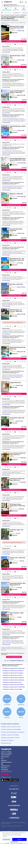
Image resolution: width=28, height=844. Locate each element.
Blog (2, 764)
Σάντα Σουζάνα (21, 162)
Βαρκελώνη (20, 30)
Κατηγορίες (4, 760)
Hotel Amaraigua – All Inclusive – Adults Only (16, 310)
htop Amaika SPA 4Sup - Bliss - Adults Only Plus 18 (18, 584)
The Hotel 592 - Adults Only (17, 418)
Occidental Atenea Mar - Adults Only (16, 229)
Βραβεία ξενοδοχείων (6, 762)
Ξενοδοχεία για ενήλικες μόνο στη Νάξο (12, 689)
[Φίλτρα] (2, 12)
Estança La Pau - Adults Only (17, 557)
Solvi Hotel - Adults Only (16, 284)
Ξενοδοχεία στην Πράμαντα (7, 740)
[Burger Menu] (2, 2)
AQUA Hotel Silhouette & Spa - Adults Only (18, 348)
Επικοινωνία (4, 767)
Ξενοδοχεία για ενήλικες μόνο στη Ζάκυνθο (13, 677)
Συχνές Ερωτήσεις (5, 766)
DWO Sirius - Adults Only (16, 193)
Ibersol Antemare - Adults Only (17, 613)
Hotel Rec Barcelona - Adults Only (17, 56)
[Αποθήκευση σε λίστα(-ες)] (8, 26)
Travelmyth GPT (4, 769)
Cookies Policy (7, 843)
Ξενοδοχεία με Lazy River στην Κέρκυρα (10, 734)
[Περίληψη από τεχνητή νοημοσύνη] (15, 149)
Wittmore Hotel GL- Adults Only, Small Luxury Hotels (17, 27)
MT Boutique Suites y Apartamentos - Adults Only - (17, 504)
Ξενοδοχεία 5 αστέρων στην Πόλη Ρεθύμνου (11, 729)
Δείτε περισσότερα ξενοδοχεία (14, 656)
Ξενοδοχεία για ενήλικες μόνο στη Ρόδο (12, 675)
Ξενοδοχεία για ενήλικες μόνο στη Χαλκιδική (14, 687)
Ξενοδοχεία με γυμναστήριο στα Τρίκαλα (10, 737)
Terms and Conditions (19, 843)
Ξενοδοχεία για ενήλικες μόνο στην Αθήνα (13, 684)
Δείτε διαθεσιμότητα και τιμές (14, 41)
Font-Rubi (19, 263)
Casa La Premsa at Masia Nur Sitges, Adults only (18, 453)
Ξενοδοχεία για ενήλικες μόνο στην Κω (12, 682)
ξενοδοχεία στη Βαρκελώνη (17, 660)
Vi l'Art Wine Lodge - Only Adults (16, 530)
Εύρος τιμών (7, 12)
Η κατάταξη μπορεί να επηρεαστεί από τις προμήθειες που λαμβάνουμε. (13, 23)
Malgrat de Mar (20, 95)
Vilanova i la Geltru (21, 287)
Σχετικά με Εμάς (5, 756)
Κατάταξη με (16, 12)
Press (2, 758)
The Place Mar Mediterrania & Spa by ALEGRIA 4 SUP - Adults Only (18, 159)
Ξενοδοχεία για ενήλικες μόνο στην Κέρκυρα (13, 680)
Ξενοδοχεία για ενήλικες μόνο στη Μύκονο (13, 670)
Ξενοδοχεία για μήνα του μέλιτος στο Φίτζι (11, 726)
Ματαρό (20, 509)
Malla (21, 561)
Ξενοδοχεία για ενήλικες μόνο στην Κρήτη (13, 673)
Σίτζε (19, 617)
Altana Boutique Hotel (6, 743)
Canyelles (22, 457)
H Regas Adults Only (15, 382)
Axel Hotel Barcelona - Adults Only (17, 126)
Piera (17, 533)
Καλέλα (18, 587)
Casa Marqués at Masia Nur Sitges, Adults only (17, 479)
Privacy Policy (13, 843)
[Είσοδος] (26, 2)
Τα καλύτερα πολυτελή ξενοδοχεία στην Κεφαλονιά (12, 732)
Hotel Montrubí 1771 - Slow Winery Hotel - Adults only (17, 259)
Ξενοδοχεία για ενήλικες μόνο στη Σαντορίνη (14, 668)
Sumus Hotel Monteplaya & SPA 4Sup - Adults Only (17, 91)
